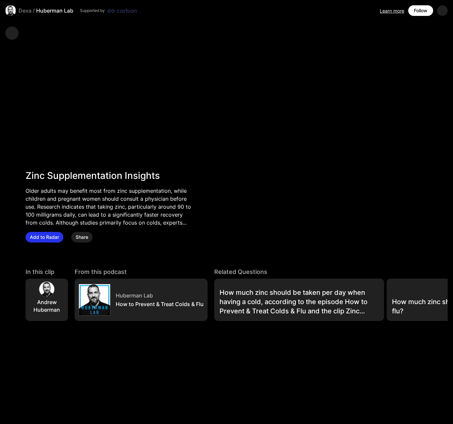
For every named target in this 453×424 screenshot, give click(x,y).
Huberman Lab (54, 10)
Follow (420, 10)
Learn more (392, 11)
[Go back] (12, 33)
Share (82, 237)
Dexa (25, 10)
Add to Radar (44, 237)
